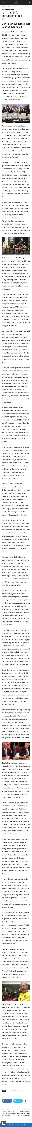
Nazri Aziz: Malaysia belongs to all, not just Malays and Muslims (23, 1113)
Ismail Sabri (20, 1090)
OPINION (9, 6)
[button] (3, 1123)
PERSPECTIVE (16, 6)
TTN (4, 19)
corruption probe (11, 1090)
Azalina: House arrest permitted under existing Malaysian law (9, 1113)
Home (3, 6)
